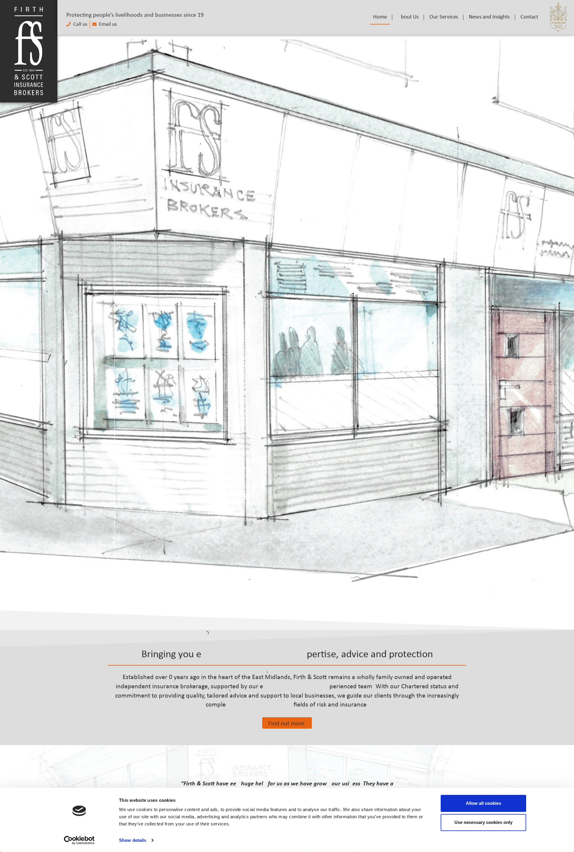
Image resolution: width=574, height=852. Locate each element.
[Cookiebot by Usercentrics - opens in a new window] (79, 840)
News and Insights (489, 17)
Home (380, 17)
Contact (529, 17)
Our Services (443, 17)
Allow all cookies (483, 803)
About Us (408, 17)
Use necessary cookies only (483, 822)
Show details (132, 840)
